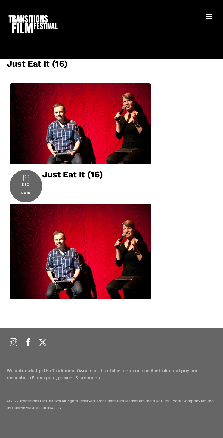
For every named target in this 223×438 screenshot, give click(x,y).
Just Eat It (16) (37, 63)
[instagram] (13, 343)
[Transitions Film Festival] (32, 36)
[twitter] (42, 343)
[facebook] (28, 343)
